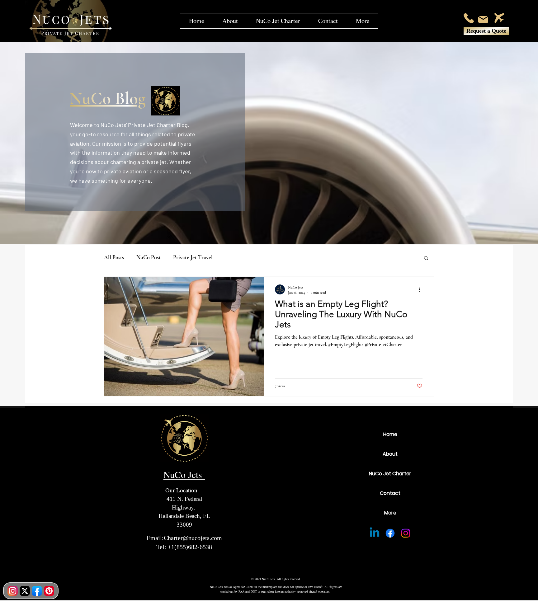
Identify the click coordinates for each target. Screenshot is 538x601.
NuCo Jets (184, 474)
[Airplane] (499, 18)
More (390, 512)
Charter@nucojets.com (193, 537)
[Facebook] (390, 533)
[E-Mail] (483, 19)
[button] (362, 20)
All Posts (114, 257)
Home (390, 434)
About (390, 454)
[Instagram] (406, 533)
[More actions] (421, 289)
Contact (390, 493)
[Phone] (469, 18)
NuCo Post (148, 257)
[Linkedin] (374, 533)
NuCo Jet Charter (390, 473)
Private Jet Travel (193, 257)
